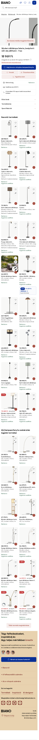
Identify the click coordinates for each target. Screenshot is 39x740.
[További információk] (31, 60)
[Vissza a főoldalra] (5, 2)
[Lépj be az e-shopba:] (14, 32)
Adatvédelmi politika (29, 713)
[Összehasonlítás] (15, 126)
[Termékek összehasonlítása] (21, 3)
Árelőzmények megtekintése (11, 62)
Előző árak (5, 99)
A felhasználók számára (12, 674)
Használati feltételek (29, 715)
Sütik (34, 711)
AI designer (28, 692)
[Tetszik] (15, 122)
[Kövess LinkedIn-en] (20, 703)
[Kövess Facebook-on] (9, 703)
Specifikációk (7, 108)
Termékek (5, 692)
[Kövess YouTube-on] (14, 703)
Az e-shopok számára (12, 681)
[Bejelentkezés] (30, 3)
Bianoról (6, 668)
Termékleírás (6, 104)
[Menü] (34, 3)
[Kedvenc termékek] (25, 3)
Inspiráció (16, 692)
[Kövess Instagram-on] (3, 703)
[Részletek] (15, 137)
